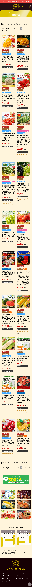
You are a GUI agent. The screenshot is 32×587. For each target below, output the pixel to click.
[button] (14, 28)
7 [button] (19, 28)
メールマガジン (20, 573)
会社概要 (18, 575)
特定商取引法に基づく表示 (22, 578)
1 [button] (16, 28)
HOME (2, 12)
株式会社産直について (7, 578)
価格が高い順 (19, 24)
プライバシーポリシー (7, 581)
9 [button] (23, 28)
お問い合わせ (5, 575)
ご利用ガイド (5, 573)
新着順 (25, 24)
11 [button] (27, 29)
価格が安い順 (11, 24)
